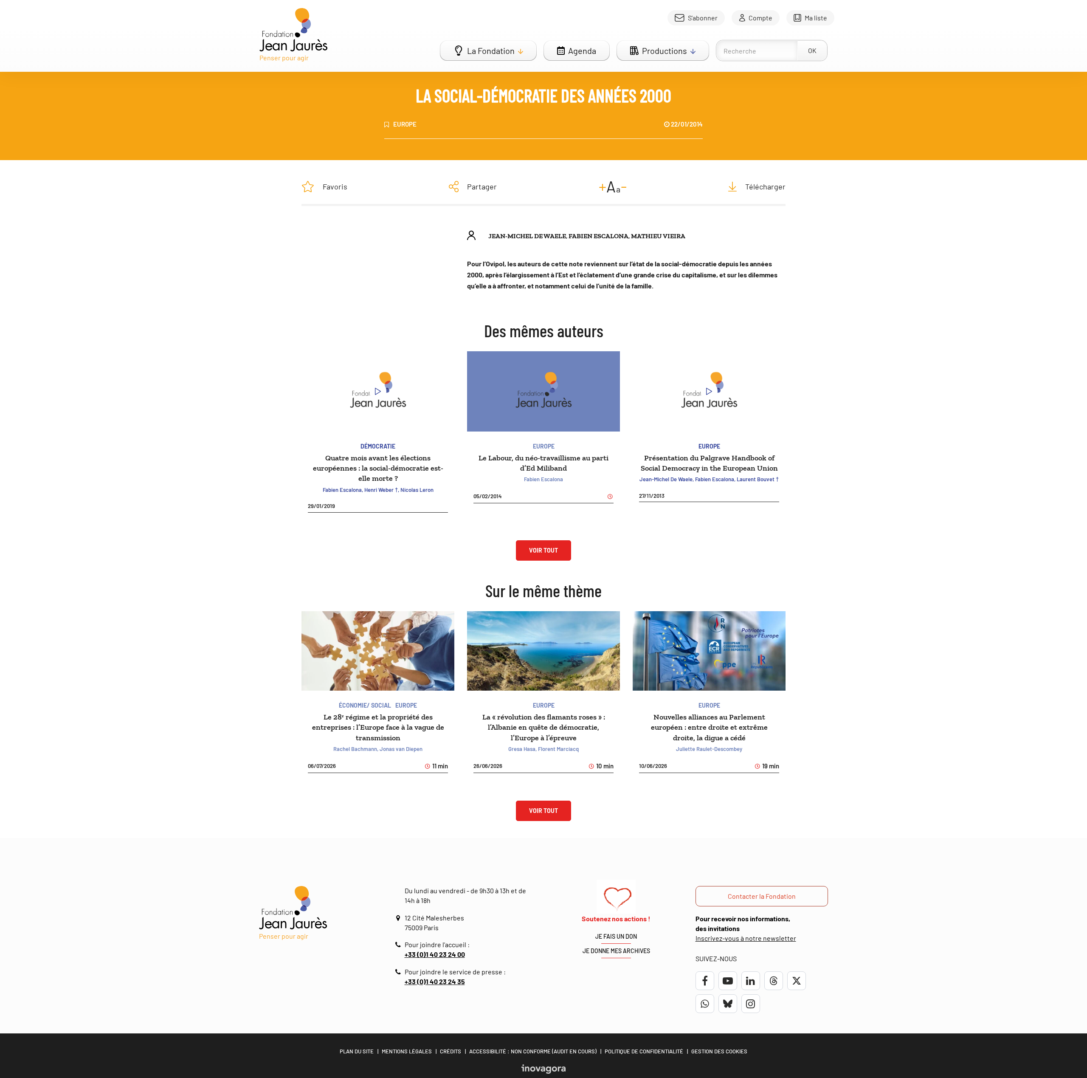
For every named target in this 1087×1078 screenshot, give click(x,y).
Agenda (582, 50)
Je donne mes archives (616, 950)
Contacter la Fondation (762, 896)
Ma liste (816, 18)
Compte (760, 18)
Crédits (450, 1051)
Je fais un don (616, 936)
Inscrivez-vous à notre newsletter (746, 938)
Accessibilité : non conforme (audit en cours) (533, 1051)
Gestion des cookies (719, 1051)
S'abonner (703, 18)
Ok (812, 50)
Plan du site (357, 1051)
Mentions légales (407, 1051)
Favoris (335, 186)
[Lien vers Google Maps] (399, 918)
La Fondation (491, 50)
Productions (664, 50)
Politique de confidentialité (644, 1051)
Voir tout (543, 550)
